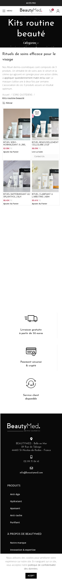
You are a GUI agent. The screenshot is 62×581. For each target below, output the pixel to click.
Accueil (6, 94)
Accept (31, 575)
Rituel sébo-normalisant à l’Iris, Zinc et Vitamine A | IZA (16, 145)
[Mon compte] (58, 11)
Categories (29, 43)
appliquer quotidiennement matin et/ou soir (27, 77)
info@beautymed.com (31, 473)
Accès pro (31, 3)
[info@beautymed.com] (31, 468)
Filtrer (9, 103)
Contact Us (39, 156)
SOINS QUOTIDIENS (23, 94)
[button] (11, 152)
